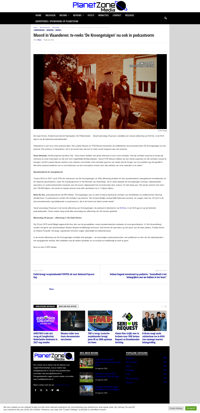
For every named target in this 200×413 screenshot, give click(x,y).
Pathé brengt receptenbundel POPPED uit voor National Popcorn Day (63, 276)
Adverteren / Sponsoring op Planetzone (57, 21)
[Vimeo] (53, 390)
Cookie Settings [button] (176, 408)
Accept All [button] (191, 408)
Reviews (77, 15)
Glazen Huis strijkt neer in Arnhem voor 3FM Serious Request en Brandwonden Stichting (127, 338)
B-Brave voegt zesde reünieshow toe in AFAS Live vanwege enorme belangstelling (153, 338)
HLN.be (123, 208)
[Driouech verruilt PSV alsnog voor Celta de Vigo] (86, 377)
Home (38, 15)
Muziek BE (55, 27)
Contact (117, 15)
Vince (39, 40)
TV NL (128, 374)
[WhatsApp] (48, 47)
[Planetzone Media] (100, 6)
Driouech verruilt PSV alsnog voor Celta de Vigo (107, 375)
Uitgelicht (130, 358)
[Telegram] (55, 47)
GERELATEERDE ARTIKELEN (45, 306)
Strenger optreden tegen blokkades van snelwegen (107, 388)
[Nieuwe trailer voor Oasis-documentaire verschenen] (73, 321)
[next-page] (165, 306)
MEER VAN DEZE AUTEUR (67, 306)
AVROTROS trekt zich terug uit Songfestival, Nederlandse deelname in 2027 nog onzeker (45, 338)
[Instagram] (41, 390)
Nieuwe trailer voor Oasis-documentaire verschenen (70, 336)
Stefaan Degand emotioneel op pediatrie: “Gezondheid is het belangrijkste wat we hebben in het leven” (138, 276)
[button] (165, 18)
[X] (42, 47)
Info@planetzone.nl (62, 385)
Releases (129, 15)
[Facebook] (36, 47)
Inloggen (50, 15)
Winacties (103, 15)
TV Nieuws (130, 370)
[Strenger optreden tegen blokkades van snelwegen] (86, 390)
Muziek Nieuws (45, 27)
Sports (128, 366)
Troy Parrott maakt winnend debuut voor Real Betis (107, 362)
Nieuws (63, 15)
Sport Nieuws (131, 362)
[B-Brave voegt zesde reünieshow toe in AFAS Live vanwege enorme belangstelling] (154, 321)
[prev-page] (162, 306)
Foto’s (91, 15)
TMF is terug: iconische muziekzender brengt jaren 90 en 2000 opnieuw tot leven (100, 338)
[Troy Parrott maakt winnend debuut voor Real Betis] (86, 363)
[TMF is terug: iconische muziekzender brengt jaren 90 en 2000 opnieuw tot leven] (100, 321)
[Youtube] (58, 390)
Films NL (129, 382)
